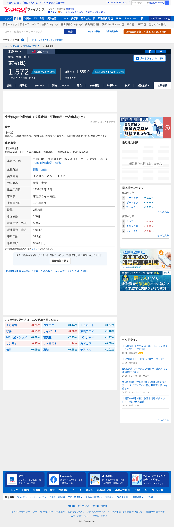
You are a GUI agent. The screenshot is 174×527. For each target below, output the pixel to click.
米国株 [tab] (108, 497)
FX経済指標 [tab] (122, 497)
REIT (140, 24)
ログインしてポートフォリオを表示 (46, 39)
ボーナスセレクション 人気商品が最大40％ (83, 12)
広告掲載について (76, 511)
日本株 (17, 18)
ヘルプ (126, 2)
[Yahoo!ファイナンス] (24, 8)
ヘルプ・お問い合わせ (79, 516)
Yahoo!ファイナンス (78, 505)
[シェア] (150, 51)
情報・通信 (22, 56)
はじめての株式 (157, 24)
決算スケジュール (111, 24)
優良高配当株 (92, 24)
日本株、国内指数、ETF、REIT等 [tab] (64, 497)
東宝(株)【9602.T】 (32, 46)
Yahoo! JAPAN (113, 2)
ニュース (63, 18)
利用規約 (60, 511)
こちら (34, 249)
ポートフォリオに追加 (151, 58)
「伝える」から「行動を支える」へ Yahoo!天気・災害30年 (35, 2)
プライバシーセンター (43, 511)
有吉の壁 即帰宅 (156, 3)
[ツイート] (161, 51)
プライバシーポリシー (20, 511)
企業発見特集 (112, 31)
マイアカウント (159, 18)
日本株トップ (10, 24)
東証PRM (13, 51)
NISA (119, 18)
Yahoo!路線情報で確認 (47, 162)
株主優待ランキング (71, 24)
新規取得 (70, 8)
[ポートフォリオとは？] (23, 40)
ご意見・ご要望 (100, 516)
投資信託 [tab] (137, 497)
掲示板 (74, 18)
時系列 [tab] (150, 497)
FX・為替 (39, 18)
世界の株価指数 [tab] (93, 497)
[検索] (167, 3)
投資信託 (51, 18)
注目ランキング (50, 24)
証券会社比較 (88, 18)
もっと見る (163, 211)
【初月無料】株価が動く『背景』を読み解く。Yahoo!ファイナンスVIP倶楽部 (46, 271)
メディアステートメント (98, 511)
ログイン (52, 12)
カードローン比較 (133, 18)
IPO (129, 24)
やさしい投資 (94, 31)
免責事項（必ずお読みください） (127, 511)
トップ (7, 18)
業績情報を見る (60, 260)
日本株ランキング (29, 24)
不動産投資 (104, 18)
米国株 (27, 18)
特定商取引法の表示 (155, 511)
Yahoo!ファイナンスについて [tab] (30, 497)
